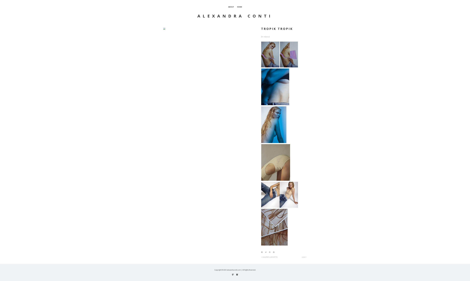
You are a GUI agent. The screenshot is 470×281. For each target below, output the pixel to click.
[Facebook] (237, 274)
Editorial (267, 37)
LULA (303, 257)
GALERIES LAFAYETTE (269, 257)
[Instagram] (233, 274)
